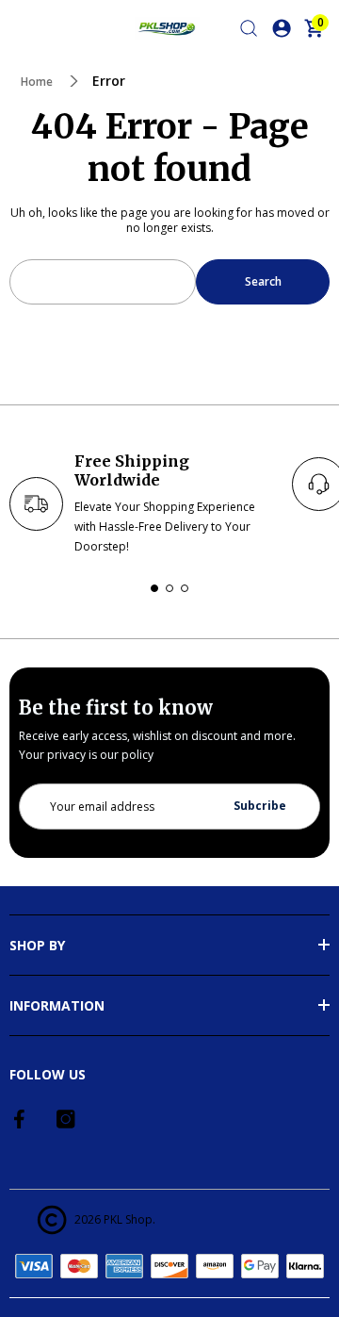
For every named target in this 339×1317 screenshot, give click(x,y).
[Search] (248, 28)
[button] (154, 588)
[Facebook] (20, 1119)
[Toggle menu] (20, 28)
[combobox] (102, 282)
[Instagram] (66, 1119)
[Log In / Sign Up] (281, 28)
